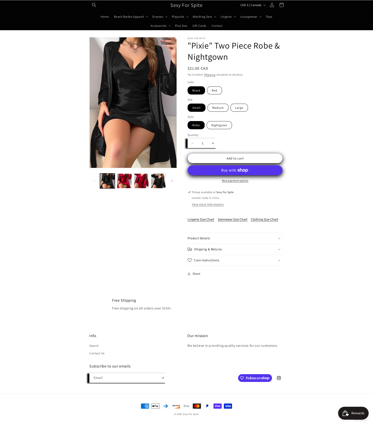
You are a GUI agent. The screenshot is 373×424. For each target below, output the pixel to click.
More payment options (235, 180)
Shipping (209, 74)
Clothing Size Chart (264, 219)
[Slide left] (94, 181)
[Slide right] (172, 181)
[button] (94, 5)
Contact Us (97, 353)
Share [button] (197, 274)
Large (239, 108)
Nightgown (219, 125)
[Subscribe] (162, 378)
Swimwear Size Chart (232, 219)
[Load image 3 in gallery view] (124, 180)
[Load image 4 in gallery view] (141, 180)
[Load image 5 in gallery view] (158, 180)
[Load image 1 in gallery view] (107, 180)
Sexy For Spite (191, 414)
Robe (196, 125)
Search (94, 346)
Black (196, 90)
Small (196, 108)
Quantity (193, 135)
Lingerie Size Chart (201, 219)
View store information (208, 204)
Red (214, 90)
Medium (218, 108)
